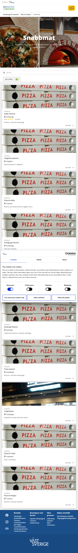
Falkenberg (51, 519)
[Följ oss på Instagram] (7, 522)
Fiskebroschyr (34, 523)
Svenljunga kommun (21, 529)
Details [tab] (39, 260)
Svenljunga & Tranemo (10, 14)
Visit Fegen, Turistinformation (20, 526)
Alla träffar (11, 79)
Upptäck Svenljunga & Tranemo (37, 520)
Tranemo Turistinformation (20, 521)
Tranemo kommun (20, 531)
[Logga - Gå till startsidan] (10, 8)
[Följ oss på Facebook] (7, 515)
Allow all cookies (64, 297)
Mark (48, 523)
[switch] (29, 289)
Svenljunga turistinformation (19, 517)
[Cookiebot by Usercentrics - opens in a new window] (67, 253)
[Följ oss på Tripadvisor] (7, 528)
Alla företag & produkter (65, 516)
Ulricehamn (51, 525)
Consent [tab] (13, 260)
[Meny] (71, 8)
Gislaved (50, 521)
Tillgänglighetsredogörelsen (66, 518)
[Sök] (4, 73)
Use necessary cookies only (14, 297)
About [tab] (64, 260)
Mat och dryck (26, 14)
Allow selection (39, 297)
